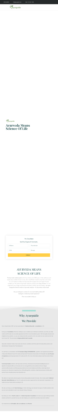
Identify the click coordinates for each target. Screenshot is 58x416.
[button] (56, 7)
